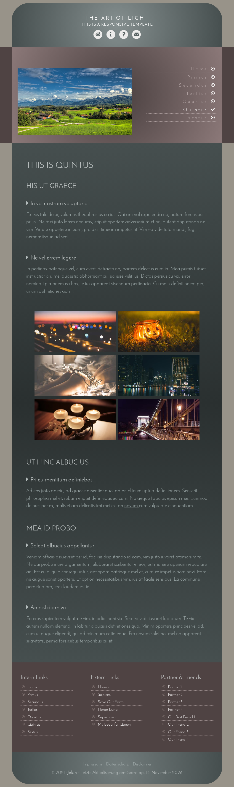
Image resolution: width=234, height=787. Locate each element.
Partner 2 (175, 694)
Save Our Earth (111, 701)
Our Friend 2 (178, 724)
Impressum (92, 764)
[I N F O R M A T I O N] (110, 37)
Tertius (197, 93)
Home (199, 68)
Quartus (195, 101)
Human (104, 686)
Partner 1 (175, 686)
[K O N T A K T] (136, 37)
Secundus (193, 85)
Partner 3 (175, 701)
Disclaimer (142, 764)
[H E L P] (123, 37)
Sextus (198, 117)
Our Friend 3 (178, 731)
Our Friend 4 (178, 739)
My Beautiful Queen (114, 724)
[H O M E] (97, 37)
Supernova (107, 716)
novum (131, 505)
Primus (197, 77)
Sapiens (104, 694)
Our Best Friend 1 (181, 716)
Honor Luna (108, 709)
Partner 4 (175, 709)
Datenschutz (117, 764)
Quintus (195, 109)
